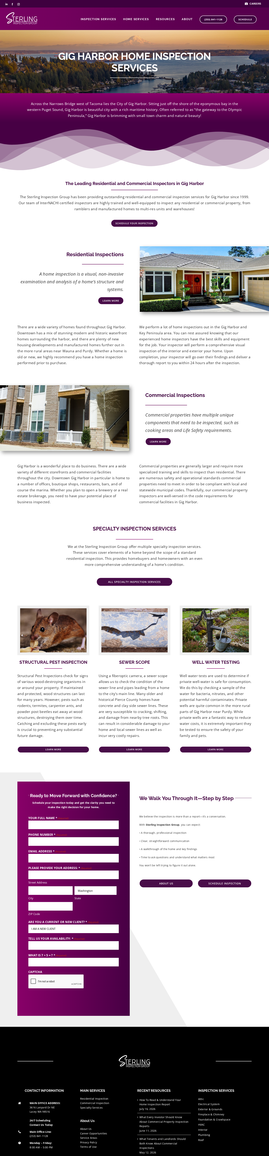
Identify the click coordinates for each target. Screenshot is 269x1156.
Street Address (37, 882)
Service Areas (88, 1138)
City (30, 898)
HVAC (201, 1124)
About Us (86, 1129)
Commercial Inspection (94, 1103)
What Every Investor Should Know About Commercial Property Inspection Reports (163, 1121)
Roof (201, 1140)
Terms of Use (88, 1146)
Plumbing (204, 1135)
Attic (201, 1099)
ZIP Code (34, 914)
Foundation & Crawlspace (214, 1119)
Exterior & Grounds (210, 1109)
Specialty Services (91, 1107)
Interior (203, 1129)
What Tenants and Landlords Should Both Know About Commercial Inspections (162, 1143)
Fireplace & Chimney (211, 1114)
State (77, 898)
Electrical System (209, 1104)
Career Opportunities (93, 1133)
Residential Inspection (94, 1098)
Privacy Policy (88, 1142)
